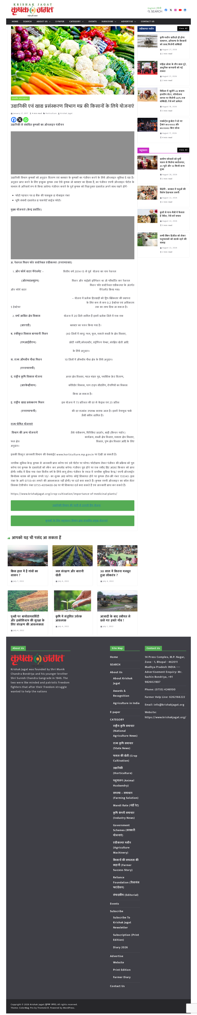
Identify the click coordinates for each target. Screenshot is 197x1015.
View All (183, 28)
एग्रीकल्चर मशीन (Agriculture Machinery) (122, 847)
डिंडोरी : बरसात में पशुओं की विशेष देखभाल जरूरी (173, 191)
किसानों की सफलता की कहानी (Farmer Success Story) (126, 865)
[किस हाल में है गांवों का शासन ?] (28, 547)
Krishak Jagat (66, 113)
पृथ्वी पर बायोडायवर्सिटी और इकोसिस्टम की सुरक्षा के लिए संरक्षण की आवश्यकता (28, 620)
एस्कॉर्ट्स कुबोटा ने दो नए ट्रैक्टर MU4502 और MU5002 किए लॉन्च (171, 125)
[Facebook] (13, 119)
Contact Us (147, 21)
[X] (19, 119)
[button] (49, 21)
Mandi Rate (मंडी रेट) (126, 805)
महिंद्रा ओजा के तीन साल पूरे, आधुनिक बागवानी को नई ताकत (173, 68)
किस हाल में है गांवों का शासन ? (24, 573)
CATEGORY (75, 21)
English (151, 8)
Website (118, 962)
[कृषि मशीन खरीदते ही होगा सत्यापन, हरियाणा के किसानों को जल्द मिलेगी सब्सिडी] (147, 46)
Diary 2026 (120, 947)
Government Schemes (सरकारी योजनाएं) (124, 830)
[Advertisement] (72, 152)
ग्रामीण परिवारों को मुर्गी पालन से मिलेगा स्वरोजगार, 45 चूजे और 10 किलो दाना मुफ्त (172, 164)
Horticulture (51, 113)
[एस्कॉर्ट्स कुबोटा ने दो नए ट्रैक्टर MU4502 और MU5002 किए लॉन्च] (147, 130)
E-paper (60, 21)
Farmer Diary (122, 977)
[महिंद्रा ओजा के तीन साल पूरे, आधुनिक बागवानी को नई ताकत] (147, 73)
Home (15, 21)
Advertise (127, 21)
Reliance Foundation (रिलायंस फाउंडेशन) (126, 882)
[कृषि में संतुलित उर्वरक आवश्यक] (72, 592)
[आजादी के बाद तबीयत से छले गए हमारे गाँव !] (117, 592)
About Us (42, 21)
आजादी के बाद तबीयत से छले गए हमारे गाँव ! (115, 618)
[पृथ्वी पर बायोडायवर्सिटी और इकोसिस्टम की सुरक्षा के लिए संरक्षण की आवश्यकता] (28, 592)
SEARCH (27, 21)
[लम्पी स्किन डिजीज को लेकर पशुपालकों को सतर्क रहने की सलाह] (147, 244)
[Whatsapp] (25, 119)
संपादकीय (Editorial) (20, 98)
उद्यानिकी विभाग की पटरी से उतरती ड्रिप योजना (76, 505)
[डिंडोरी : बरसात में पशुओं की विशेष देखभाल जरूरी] (147, 196)
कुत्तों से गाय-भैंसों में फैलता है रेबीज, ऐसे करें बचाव (172, 214)
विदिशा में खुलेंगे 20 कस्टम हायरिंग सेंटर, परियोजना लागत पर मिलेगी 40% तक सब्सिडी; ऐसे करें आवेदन (172, 96)
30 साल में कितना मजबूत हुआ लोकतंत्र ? (115, 573)
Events (93, 21)
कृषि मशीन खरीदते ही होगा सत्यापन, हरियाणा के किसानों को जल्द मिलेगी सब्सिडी (173, 41)
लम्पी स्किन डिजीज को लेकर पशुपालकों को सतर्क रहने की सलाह (173, 239)
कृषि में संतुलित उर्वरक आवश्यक (69, 618)
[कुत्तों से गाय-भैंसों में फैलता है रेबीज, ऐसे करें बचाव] (147, 219)
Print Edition (122, 970)
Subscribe (107, 21)
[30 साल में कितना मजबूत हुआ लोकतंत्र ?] (117, 547)
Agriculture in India (126, 703)
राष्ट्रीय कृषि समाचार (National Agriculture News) (125, 731)
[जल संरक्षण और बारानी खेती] (72, 547)
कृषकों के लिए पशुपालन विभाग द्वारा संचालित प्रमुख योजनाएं (76, 520)
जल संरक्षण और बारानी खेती (70, 573)
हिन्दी (159, 8)
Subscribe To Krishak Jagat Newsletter (122, 922)
